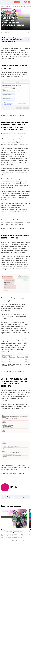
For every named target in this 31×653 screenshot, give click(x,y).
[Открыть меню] (29, 2)
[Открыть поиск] (25, 2)
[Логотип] (7, 2)
